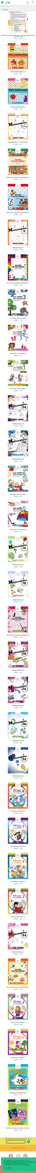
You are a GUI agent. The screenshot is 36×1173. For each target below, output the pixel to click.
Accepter (8, 1168)
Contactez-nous (18, 1148)
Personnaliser (20, 1168)
